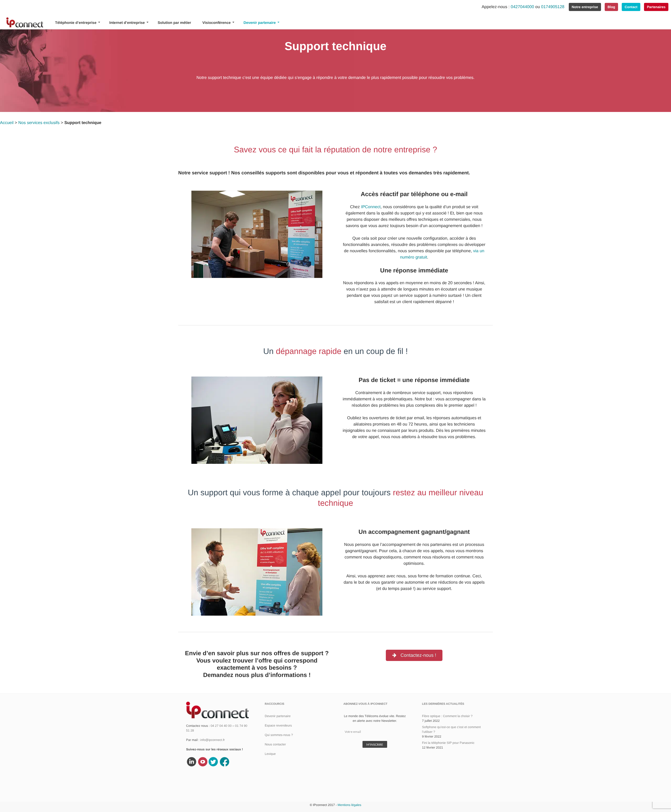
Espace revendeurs (278, 725)
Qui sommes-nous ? (279, 735)
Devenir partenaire (259, 22)
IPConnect (371, 207)
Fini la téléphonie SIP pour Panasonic (448, 743)
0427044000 (522, 7)
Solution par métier (174, 22)
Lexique (270, 754)
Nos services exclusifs (38, 123)
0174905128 (552, 7)
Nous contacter (275, 744)
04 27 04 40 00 (220, 726)
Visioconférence (216, 22)
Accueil (7, 123)
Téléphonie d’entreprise (75, 22)
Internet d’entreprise (127, 22)
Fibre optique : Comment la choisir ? (447, 716)
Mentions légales (349, 805)
